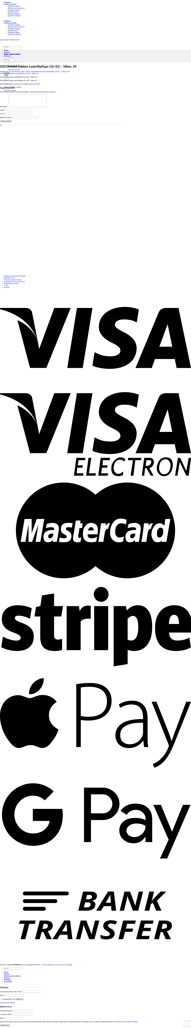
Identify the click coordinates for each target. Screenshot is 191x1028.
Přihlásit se (19, 999)
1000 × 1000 (25, 71)
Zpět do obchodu (14, 70)
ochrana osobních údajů (129, 1022)
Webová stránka (5, 117)
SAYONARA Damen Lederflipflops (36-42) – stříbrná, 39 (50, 71)
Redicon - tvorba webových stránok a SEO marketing (53, 965)
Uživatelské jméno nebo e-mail (11, 991)
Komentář (4, 106)
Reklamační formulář (11, 283)
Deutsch (18, 16)
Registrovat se (5, 1025)
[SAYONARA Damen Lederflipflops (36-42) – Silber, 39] (19, 73)
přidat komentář (34, 84)
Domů (6, 50)
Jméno (3, 110)
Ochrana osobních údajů (12, 280)
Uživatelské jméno (7, 1011)
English (17, 14)
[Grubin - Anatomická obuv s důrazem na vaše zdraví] (9, 40)
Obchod (7, 52)
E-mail (2, 114)
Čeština (7, 4)
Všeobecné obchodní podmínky (15, 276)
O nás (6, 285)
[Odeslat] (5, 49)
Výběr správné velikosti (12, 54)
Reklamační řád (9, 278)
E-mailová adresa (6, 1014)
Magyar (17, 10)
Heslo (2, 995)
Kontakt (7, 56)
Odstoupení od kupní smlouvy (14, 282)
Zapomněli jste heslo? (7, 1003)
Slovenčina (21, 8)
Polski (15, 12)
